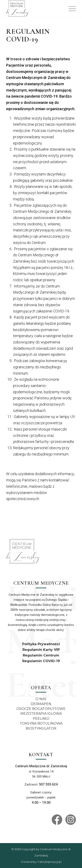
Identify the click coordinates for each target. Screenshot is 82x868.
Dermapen (41, 704)
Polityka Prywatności (41, 644)
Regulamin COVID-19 (41, 661)
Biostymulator (41, 728)
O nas (41, 699)
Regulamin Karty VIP (41, 650)
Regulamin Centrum (41, 655)
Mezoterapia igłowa (41, 714)
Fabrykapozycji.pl (49, 861)
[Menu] (70, 8)
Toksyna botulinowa (41, 723)
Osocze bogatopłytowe (41, 709)
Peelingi (41, 719)
